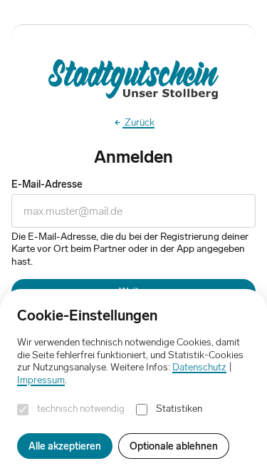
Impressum (41, 379)
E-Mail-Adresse (47, 184)
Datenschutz (199, 366)
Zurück (138, 122)
